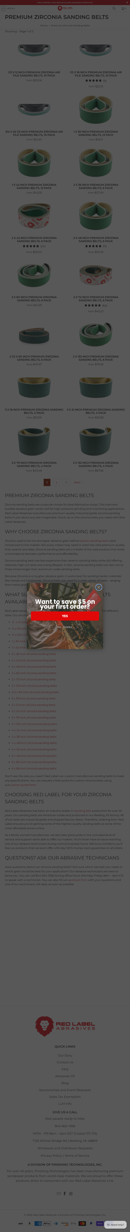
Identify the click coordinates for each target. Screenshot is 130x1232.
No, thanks (65, 627)
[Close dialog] (99, 587)
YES (65, 616)
